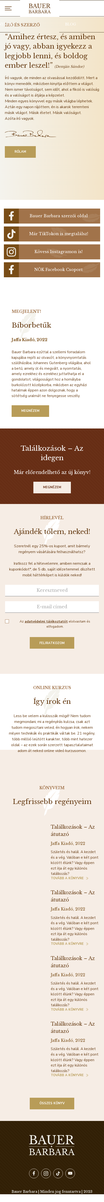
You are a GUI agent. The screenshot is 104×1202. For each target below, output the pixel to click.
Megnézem (30, 411)
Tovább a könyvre (67, 878)
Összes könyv (52, 1103)
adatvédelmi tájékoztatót (46, 621)
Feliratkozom (52, 643)
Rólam (20, 152)
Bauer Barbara (40, 8)
